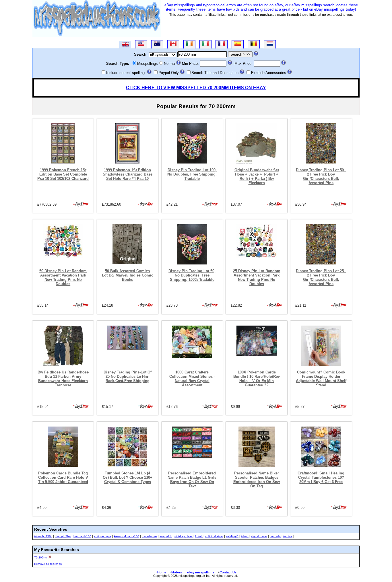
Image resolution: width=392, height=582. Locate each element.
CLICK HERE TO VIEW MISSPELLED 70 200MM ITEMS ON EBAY (196, 87)
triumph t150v (43, 536)
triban (245, 536)
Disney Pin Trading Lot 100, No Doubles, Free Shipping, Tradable (192, 174)
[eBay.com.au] (157, 44)
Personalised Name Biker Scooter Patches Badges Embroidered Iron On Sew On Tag (256, 479)
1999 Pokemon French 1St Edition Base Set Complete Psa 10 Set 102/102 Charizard (63, 174)
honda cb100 (82, 536)
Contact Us (228, 572)
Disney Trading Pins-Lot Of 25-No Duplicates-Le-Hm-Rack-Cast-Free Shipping (128, 376)
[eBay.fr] (222, 44)
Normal (170, 63)
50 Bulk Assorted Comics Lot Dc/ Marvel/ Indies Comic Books (127, 275)
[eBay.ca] (173, 44)
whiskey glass (183, 536)
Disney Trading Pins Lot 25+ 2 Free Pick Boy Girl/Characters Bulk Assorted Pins (321, 277)
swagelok (166, 536)
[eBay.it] (205, 44)
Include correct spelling (125, 73)
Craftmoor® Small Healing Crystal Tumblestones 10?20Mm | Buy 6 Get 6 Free (321, 477)
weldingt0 (232, 536)
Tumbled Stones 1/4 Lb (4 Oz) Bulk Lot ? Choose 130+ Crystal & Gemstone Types (127, 477)
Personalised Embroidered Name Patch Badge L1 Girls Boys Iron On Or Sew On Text (192, 479)
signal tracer (259, 536)
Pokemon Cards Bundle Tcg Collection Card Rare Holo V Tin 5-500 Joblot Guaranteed (63, 477)
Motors (176, 572)
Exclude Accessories (268, 73)
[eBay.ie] (189, 44)
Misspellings (147, 63)
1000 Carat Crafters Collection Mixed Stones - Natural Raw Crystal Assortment (192, 378)
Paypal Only (168, 73)
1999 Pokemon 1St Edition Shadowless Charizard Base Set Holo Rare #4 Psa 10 (127, 174)
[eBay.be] (254, 44)
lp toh (199, 536)
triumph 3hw (63, 536)
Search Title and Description (214, 73)
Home (161, 572)
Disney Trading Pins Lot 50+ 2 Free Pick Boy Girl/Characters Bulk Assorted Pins (321, 176)
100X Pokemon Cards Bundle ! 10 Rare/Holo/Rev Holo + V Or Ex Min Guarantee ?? (256, 378)
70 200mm (41, 557)
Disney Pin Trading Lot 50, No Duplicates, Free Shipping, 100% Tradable (192, 275)
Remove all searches (48, 563)
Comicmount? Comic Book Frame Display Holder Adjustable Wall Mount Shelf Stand (321, 378)
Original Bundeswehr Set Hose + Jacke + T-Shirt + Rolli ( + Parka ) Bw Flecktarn (256, 176)
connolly (275, 536)
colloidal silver (214, 536)
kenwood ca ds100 (126, 536)
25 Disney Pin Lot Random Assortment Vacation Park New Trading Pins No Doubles (256, 277)
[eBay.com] (141, 44)
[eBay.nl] (270, 44)
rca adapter (149, 536)
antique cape (102, 536)
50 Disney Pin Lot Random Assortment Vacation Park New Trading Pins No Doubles (63, 277)
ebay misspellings (200, 572)
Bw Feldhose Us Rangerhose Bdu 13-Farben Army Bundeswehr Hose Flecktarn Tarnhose (63, 378)
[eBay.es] (238, 44)
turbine (287, 536)
